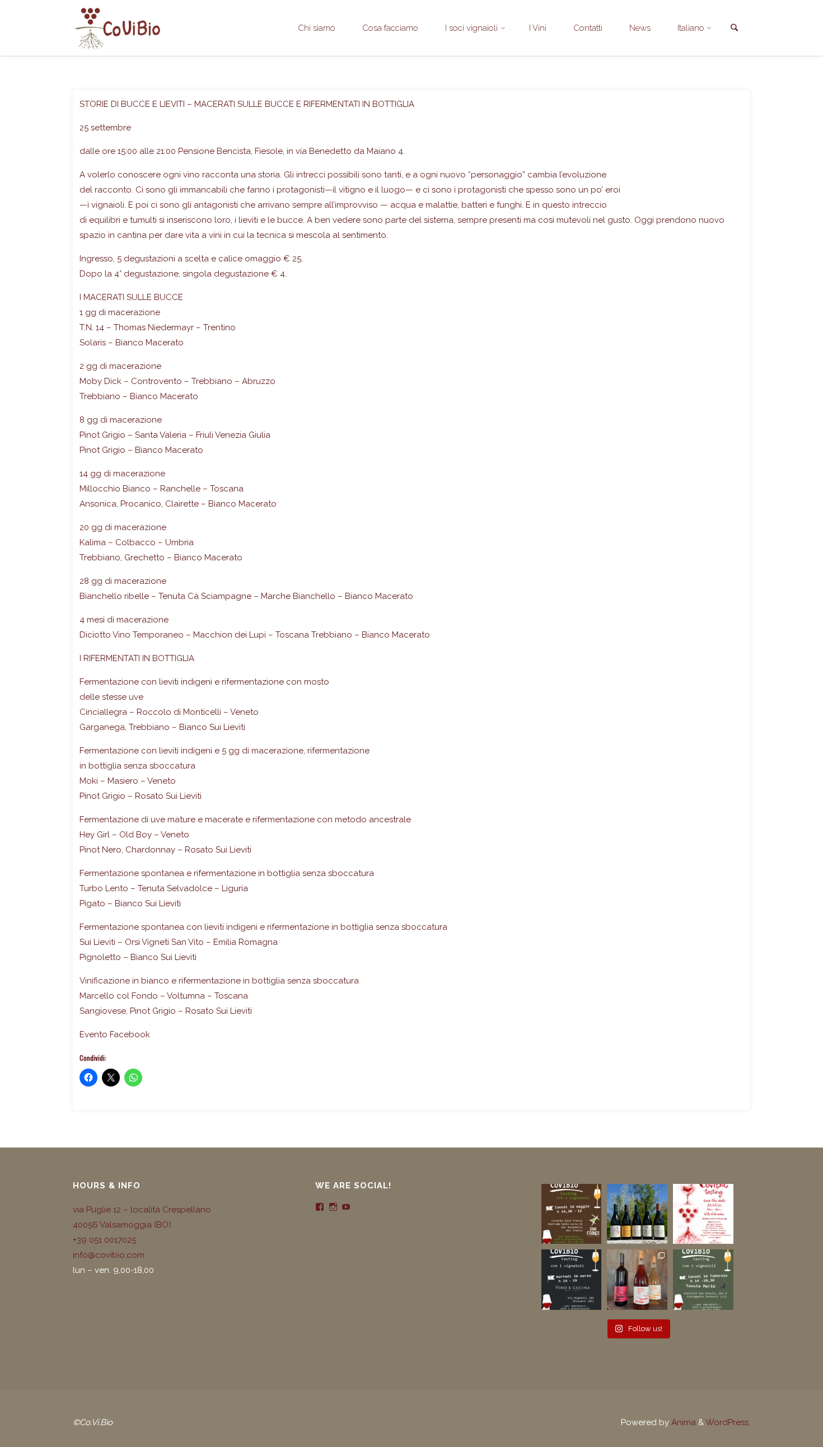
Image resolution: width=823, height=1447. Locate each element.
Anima (682, 1422)
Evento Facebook (115, 1034)
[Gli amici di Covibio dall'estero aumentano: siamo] (637, 1214)
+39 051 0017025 (104, 1240)
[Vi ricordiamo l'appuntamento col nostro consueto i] (703, 1214)
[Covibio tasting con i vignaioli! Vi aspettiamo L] (571, 1214)
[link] (734, 28)
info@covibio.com (108, 1255)
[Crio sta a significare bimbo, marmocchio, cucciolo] (637, 1279)
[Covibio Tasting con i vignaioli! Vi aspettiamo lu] (703, 1279)
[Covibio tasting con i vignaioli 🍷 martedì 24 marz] (571, 1279)
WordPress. (727, 1422)
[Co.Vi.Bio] (117, 28)
